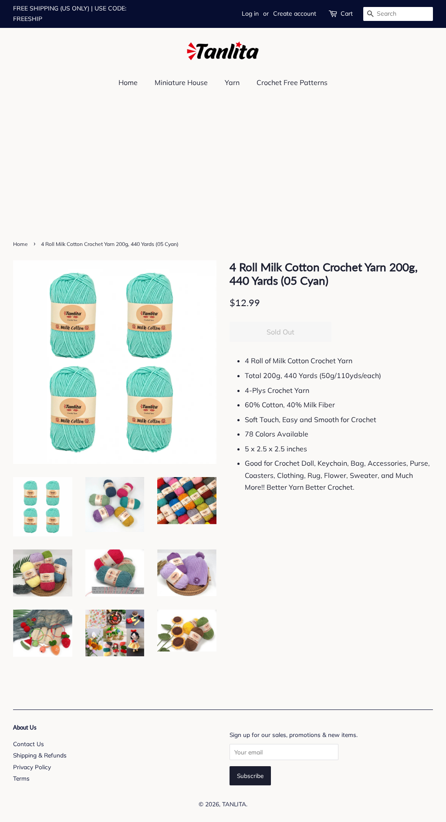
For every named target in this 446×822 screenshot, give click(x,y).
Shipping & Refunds (40, 755)
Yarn (232, 82)
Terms (21, 778)
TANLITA (234, 804)
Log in (250, 13)
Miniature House (181, 82)
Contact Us (28, 743)
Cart (347, 13)
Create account (294, 13)
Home (128, 82)
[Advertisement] (223, 172)
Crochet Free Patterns (292, 82)
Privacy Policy (32, 767)
